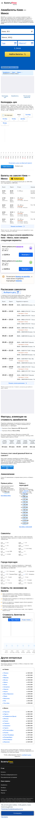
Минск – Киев (14, 67)
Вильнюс (26, 490)
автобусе (19, 261)
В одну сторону (26, 619)
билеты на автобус (22, 276)
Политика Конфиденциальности (12, 809)
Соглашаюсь (18, 813)
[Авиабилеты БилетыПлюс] (7, 763)
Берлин (24, 492)
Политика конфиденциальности (9, 774)
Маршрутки (4, 790)
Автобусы (3, 787)
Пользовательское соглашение (9, 777)
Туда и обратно (15, 619)
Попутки (3, 793)
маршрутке (19, 246)
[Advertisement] (17, 84)
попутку (19, 281)
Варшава (25, 493)
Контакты (3, 772)
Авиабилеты (4, 785)
